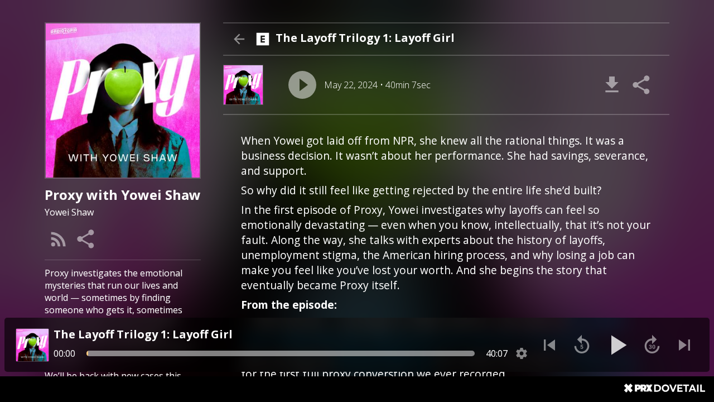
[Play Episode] (302, 85)
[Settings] (521, 353)
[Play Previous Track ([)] (549, 345)
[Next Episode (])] (684, 345)
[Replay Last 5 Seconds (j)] (582, 345)
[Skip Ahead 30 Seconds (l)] (652, 345)
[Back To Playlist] (239, 39)
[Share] (86, 239)
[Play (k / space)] (617, 345)
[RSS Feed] (59, 239)
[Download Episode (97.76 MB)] (612, 85)
